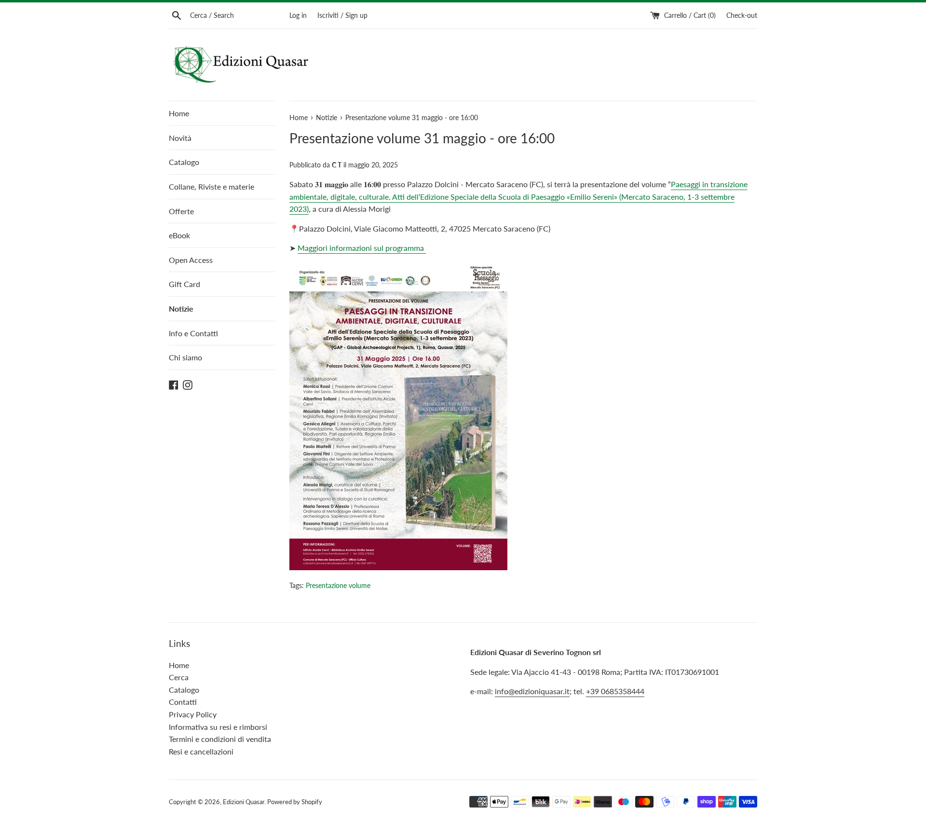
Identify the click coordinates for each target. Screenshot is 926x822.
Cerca (179, 677)
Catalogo (184, 161)
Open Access (191, 259)
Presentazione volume (338, 585)
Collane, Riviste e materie (211, 186)
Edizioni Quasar (243, 802)
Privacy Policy (193, 714)
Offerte (181, 211)
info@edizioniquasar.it (532, 691)
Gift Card (184, 283)
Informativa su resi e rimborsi (218, 726)
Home (179, 113)
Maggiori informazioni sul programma (362, 247)
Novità (180, 137)
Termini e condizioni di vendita (220, 738)
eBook (179, 235)
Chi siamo (185, 357)
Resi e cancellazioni (201, 751)
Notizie (181, 308)
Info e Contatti (193, 333)
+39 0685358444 (615, 691)
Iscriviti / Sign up (342, 15)
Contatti (183, 701)
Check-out (741, 15)
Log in (298, 15)
